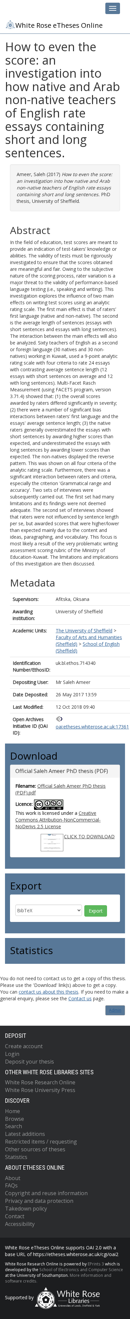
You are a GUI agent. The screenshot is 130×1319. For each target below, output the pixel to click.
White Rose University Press (40, 1090)
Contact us (80, 998)
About (12, 1178)
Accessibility (20, 1224)
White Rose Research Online (40, 1082)
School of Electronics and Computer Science (81, 1269)
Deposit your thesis (29, 1061)
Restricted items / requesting (41, 1141)
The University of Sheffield (84, 630)
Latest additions (25, 1134)
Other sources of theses (35, 1149)
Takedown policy (26, 1208)
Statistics (16, 1157)
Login (12, 1054)
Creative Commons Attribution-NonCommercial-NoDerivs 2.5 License (58, 820)
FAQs (11, 1185)
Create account (24, 1046)
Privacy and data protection (39, 1201)
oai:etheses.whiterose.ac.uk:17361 (92, 726)
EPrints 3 (96, 1263)
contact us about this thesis (48, 992)
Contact (14, 1216)
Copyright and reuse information (46, 1193)
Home (12, 1111)
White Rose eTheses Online (59, 25)
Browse (14, 1118)
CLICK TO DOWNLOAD (89, 836)
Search (13, 1126)
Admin (115, 1010)
